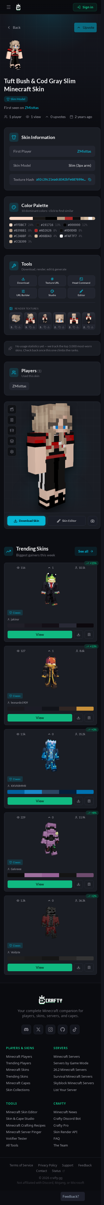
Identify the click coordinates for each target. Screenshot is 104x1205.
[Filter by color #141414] (67, 875)
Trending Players (18, 1063)
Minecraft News (65, 1112)
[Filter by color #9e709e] (33, 875)
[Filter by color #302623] (67, 709)
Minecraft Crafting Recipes (25, 1125)
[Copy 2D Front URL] (74, 327)
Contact (41, 1171)
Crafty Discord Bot (67, 1119)
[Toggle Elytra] (11, 430)
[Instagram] (50, 1029)
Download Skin (29, 521)
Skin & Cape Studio (20, 1119)
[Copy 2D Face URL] (59, 327)
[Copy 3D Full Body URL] (45, 327)
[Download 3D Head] (19, 327)
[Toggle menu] (8, 7)
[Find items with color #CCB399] (93, 218)
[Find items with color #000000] (51, 218)
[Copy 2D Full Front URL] (88, 327)
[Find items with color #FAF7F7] (90, 218)
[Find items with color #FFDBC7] (21, 218)
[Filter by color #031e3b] (67, 792)
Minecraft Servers (67, 1056)
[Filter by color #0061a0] (15, 792)
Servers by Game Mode (71, 1063)
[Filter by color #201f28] (15, 625)
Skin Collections (18, 1090)
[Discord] (26, 1029)
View (40, 634)
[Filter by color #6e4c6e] (85, 875)
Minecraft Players (19, 1056)
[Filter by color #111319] (50, 709)
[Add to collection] (89, 634)
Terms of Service (21, 1165)
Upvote (88, 27)
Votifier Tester (16, 1138)
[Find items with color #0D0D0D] (77, 218)
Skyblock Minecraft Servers (74, 1083)
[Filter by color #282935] (67, 625)
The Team (61, 1145)
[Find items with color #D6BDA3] (86, 218)
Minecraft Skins (17, 1070)
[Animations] (11, 409)
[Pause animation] (11, 419)
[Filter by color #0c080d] (85, 625)
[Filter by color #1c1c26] (33, 709)
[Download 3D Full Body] (48, 327)
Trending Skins (17, 1076)
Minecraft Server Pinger (23, 1132)
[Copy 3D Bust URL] (30, 327)
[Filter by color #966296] (50, 875)
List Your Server (65, 1090)
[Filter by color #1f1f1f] (15, 958)
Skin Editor (69, 521)
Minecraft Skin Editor (21, 1112)
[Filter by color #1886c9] (33, 792)
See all (83, 551)
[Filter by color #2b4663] (50, 792)
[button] (50, 602)
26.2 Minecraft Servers (70, 1070)
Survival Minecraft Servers (73, 1076)
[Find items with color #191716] (39, 218)
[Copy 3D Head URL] (16, 327)
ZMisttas (32, 107)
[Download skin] (78, 634)
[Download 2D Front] (77, 327)
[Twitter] (38, 1029)
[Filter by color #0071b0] (85, 792)
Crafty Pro (61, 1125)
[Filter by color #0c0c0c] (15, 875)
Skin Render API (65, 1132)
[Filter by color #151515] (50, 958)
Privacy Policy (47, 1165)
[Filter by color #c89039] (85, 709)
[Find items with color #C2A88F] (82, 218)
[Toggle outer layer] (11, 441)
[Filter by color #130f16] (50, 625)
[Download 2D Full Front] (92, 327)
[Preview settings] (11, 451)
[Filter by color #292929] (67, 958)
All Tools (12, 1145)
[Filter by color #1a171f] (33, 625)
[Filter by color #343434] (85, 958)
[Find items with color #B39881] (61, 218)
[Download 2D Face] (63, 327)
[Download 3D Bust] (34, 327)
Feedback (85, 1165)
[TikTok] (75, 1029)
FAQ (57, 1138)
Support (67, 1165)
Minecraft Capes (18, 1083)
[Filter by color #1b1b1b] (33, 958)
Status (56, 1171)
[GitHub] (62, 1029)
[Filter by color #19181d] (15, 709)
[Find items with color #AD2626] (69, 218)
